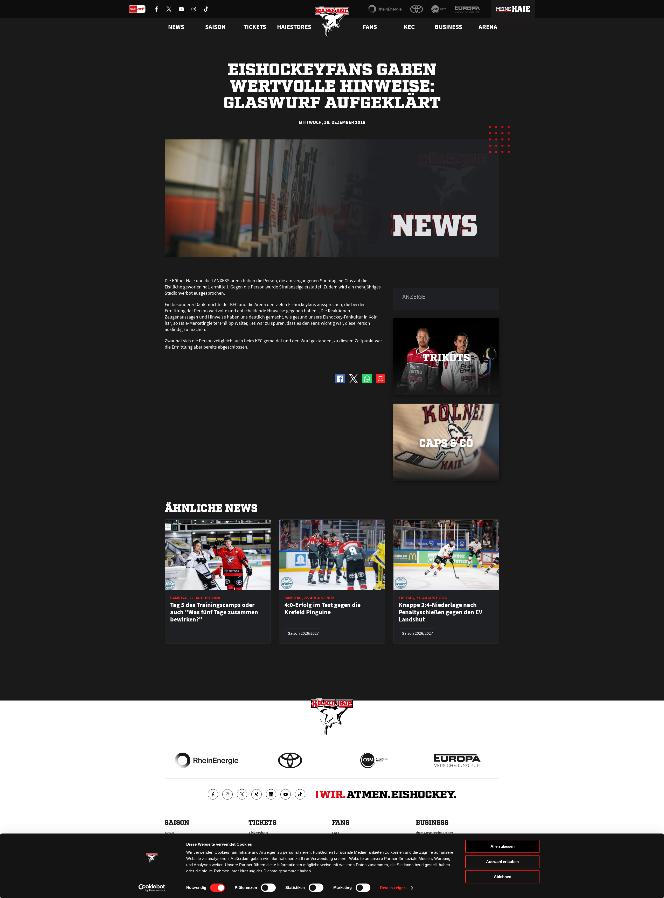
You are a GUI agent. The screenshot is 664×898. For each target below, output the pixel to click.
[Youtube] (285, 794)
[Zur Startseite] (332, 21)
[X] (242, 794)
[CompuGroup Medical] (438, 9)
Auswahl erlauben (502, 861)
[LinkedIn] (271, 794)
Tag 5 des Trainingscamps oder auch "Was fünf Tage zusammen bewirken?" (214, 612)
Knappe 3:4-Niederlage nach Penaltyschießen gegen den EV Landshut (440, 612)
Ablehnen (502, 876)
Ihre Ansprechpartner (434, 832)
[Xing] (256, 794)
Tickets (255, 27)
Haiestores (294, 27)
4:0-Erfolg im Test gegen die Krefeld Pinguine (323, 608)
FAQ (335, 832)
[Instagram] (227, 794)
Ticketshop (258, 832)
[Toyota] (416, 9)
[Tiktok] (300, 794)
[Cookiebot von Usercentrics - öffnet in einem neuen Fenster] (152, 888)
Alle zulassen (502, 846)
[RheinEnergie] (385, 9)
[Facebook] (213, 794)
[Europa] (467, 9)
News (169, 832)
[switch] (268, 887)
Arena (488, 27)
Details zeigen (393, 888)
